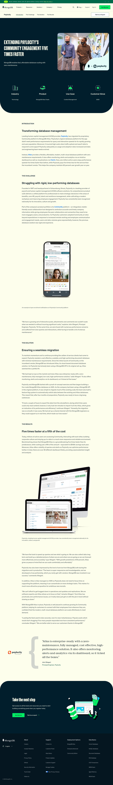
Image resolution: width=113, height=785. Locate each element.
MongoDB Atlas (71, 744)
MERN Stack (92, 767)
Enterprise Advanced (72, 748)
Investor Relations (29, 748)
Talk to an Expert (100, 15)
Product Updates (50, 758)
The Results (50, 15)
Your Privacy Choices (54, 772)
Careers (26, 744)
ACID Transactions (93, 762)
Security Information (29, 767)
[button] (79, 7)
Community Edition (72, 753)
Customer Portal (50, 748)
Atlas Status (49, 753)
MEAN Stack (92, 776)
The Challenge (30, 15)
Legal (25, 753)
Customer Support (50, 762)
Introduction (19, 15)
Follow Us (26, 776)
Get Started (104, 7)
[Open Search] (73, 7)
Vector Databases (93, 744)
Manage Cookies (50, 767)
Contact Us (48, 744)
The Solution (40, 15)
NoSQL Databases (93, 748)
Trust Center (27, 772)
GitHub (26, 762)
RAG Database (92, 758)
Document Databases (94, 753)
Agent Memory (93, 772)
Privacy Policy (28, 758)
